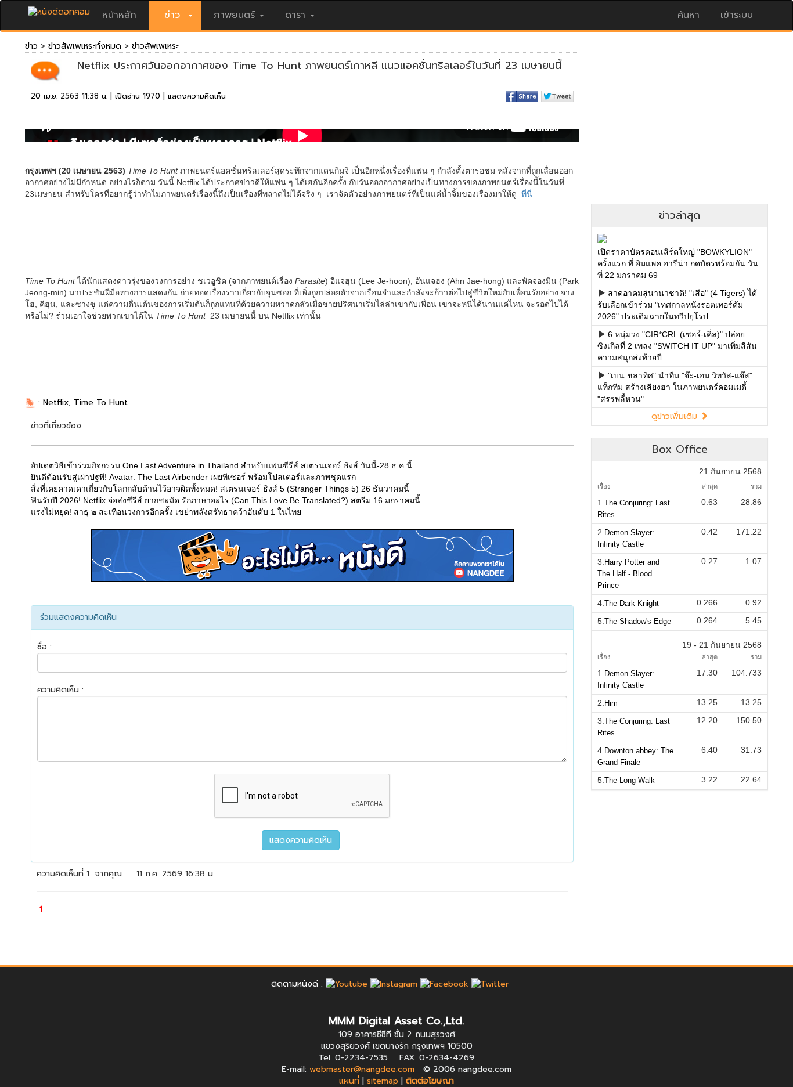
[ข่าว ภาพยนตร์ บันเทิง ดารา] (59, 9)
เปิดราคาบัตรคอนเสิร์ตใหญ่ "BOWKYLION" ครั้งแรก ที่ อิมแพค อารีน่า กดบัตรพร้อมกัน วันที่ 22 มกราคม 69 (677, 263)
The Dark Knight (631, 603)
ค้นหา (688, 15)
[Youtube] (346, 984)
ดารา (295, 15)
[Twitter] (490, 984)
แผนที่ (349, 1081)
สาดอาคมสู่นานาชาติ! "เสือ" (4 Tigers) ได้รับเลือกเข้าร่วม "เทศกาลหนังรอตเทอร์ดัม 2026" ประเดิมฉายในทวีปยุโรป (677, 304)
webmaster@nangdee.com (361, 1069)
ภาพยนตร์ (234, 15)
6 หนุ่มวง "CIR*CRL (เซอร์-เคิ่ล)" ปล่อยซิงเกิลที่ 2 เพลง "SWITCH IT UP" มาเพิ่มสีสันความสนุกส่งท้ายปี (677, 346)
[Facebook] (444, 984)
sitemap (382, 1081)
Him (611, 703)
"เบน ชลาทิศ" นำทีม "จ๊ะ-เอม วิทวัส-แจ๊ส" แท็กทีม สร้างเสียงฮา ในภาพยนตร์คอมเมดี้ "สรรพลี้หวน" (674, 387)
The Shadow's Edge (637, 621)
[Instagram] (393, 984)
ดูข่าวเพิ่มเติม (675, 416)
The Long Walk (629, 780)
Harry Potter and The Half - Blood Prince (628, 574)
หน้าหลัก (119, 15)
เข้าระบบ (736, 15)
